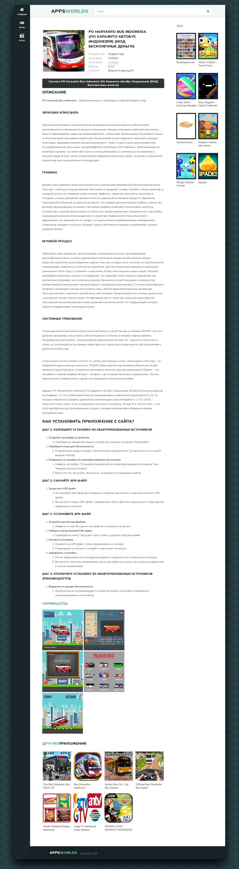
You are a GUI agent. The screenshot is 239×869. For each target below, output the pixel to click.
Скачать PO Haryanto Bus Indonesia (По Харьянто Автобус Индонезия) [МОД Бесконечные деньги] (103, 83)
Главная (22, 14)
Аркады (113, 62)
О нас (22, 40)
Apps (69, 11)
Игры (22, 27)
